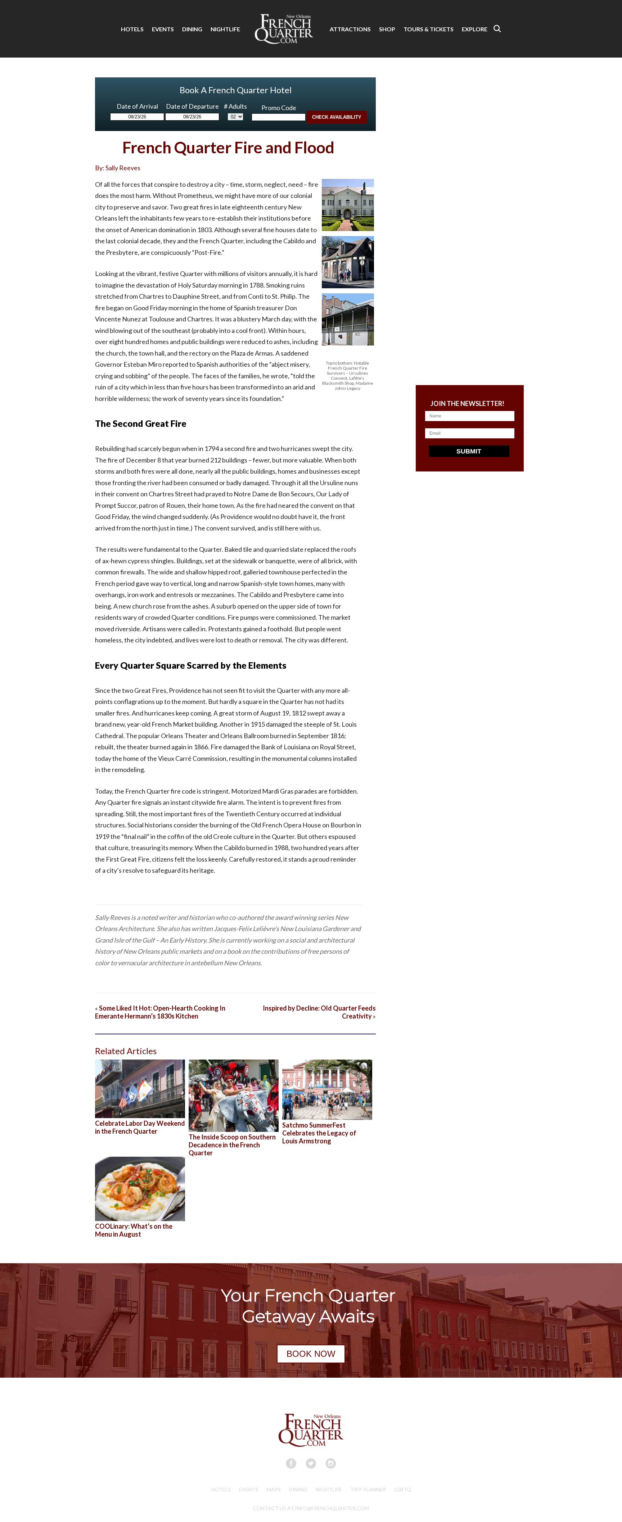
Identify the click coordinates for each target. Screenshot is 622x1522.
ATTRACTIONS (350, 29)
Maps (274, 1489)
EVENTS (163, 29)
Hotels (221, 1489)
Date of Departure (192, 106)
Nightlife (329, 1489)
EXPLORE (474, 29)
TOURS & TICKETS (429, 29)
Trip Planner (368, 1489)
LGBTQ (402, 1489)
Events (248, 1489)
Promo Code (278, 108)
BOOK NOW (311, 1354)
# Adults (235, 106)
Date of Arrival (137, 106)
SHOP (387, 29)
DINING (192, 29)
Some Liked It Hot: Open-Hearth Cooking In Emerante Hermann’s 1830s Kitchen (160, 1012)
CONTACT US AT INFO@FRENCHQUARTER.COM (311, 1508)
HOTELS (132, 29)
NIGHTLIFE (225, 29)
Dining (298, 1489)
